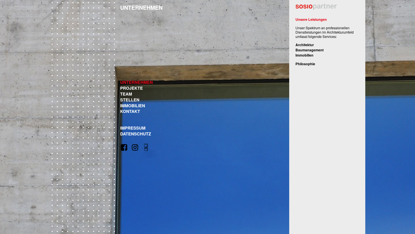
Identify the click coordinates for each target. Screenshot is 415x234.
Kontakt (130, 111)
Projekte (131, 88)
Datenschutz (135, 134)
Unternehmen (136, 82)
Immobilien (132, 105)
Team (126, 94)
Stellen (129, 100)
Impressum (132, 128)
